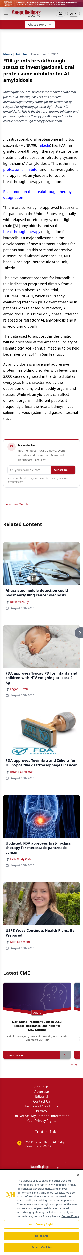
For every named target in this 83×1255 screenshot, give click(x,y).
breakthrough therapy (21, 231)
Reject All (41, 1236)
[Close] (78, 1174)
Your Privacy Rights (41, 1120)
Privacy (41, 1111)
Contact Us (41, 1101)
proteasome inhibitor (21, 169)
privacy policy (15, 481)
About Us (41, 1087)
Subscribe (61, 470)
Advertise (41, 1091)
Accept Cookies (41, 1247)
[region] (41, 1212)
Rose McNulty (19, 602)
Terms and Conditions (41, 1106)
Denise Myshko (20, 859)
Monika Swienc (20, 942)
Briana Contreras (21, 772)
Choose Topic (37, 24)
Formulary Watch (16, 504)
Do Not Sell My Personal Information (41, 1116)
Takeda (44, 145)
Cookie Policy (70, 1216)
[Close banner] (78, 5)
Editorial (41, 1096)
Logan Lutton (19, 689)
